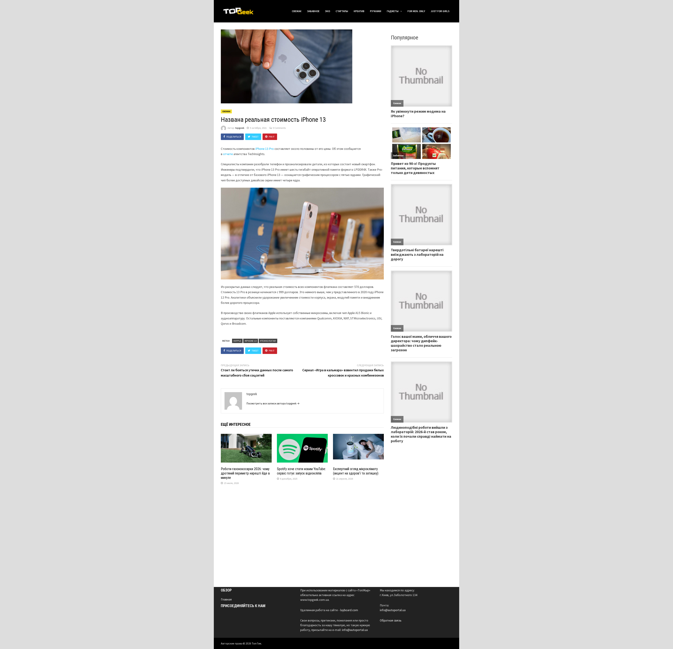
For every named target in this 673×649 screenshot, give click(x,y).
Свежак (296, 11)
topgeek (239, 127)
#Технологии (268, 340)
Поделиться (233, 136)
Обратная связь (390, 620)
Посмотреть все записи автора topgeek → (273, 403)
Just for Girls (440, 11)
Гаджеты (393, 11)
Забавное (313, 11)
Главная (226, 599)
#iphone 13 (251, 340)
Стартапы (342, 11)
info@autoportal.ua (355, 630)
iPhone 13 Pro (264, 149)
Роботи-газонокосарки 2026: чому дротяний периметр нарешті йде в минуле (245, 473)
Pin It (271, 136)
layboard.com (349, 610)
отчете (228, 154)
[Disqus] (302, 535)
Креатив (359, 11)
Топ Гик (256, 643)
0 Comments (279, 127)
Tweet (255, 136)
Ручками (375, 11)
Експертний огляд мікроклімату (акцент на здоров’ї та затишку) (355, 471)
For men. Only (416, 11)
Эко (327, 11)
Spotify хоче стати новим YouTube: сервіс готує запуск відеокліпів (301, 471)
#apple (237, 340)
